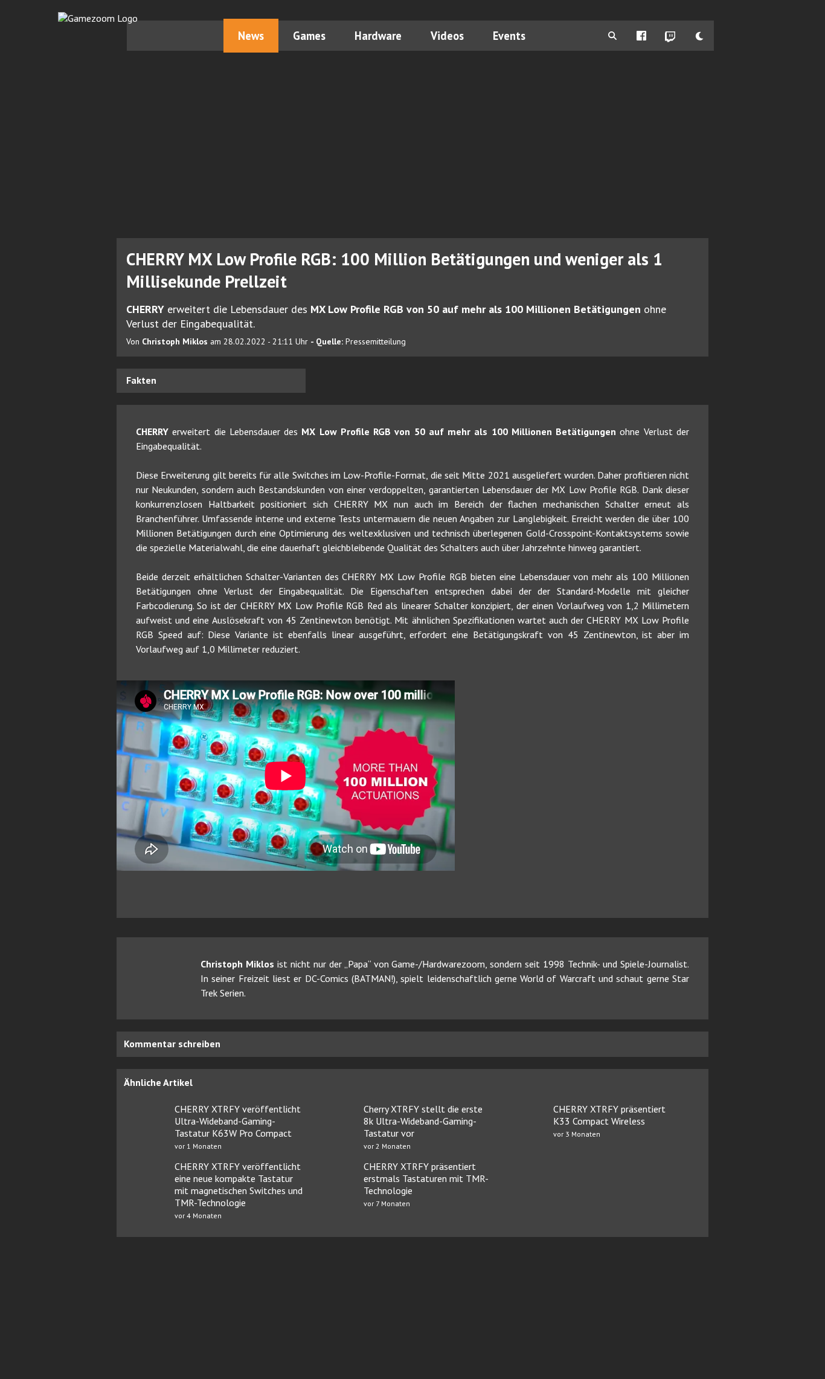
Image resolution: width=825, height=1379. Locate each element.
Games (309, 35)
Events (509, 35)
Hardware (378, 35)
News (251, 35)
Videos (447, 35)
